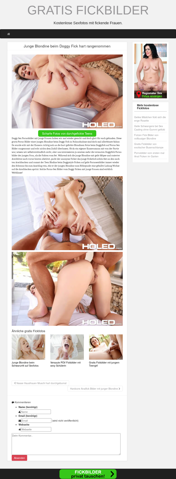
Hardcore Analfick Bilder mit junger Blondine (94, 388)
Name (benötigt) (28, 407)
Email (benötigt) (28, 415)
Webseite (24, 424)
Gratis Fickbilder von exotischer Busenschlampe (148, 145)
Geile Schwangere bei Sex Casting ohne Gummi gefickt (149, 127)
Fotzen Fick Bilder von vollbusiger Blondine (146, 136)
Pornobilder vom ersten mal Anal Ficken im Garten (149, 154)
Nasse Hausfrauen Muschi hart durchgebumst (41, 383)
